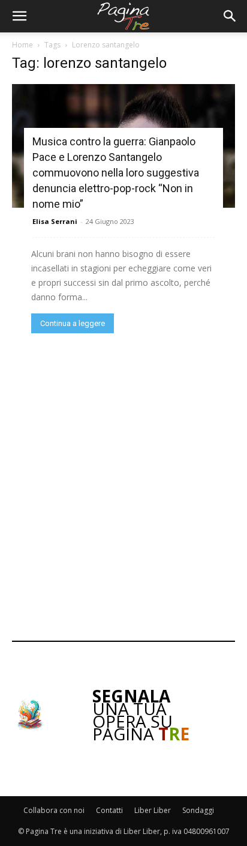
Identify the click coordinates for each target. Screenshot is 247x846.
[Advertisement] (123, 485)
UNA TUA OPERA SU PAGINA (140, 714)
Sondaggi (198, 810)
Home (22, 45)
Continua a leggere (72, 323)
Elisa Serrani (54, 221)
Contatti (109, 810)
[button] (19, 16)
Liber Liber (152, 810)
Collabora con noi (54, 810)
